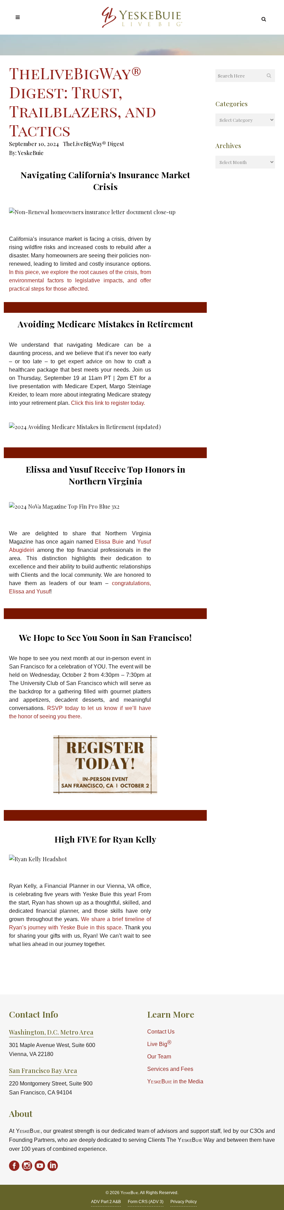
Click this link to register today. (108, 403)
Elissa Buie (109, 542)
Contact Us (161, 1032)
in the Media (175, 1081)
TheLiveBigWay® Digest (93, 143)
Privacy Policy (183, 1201)
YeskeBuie (31, 152)
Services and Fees (170, 1069)
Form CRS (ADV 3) (145, 1201)
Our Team (159, 1056)
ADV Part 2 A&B (106, 1201)
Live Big (159, 1043)
